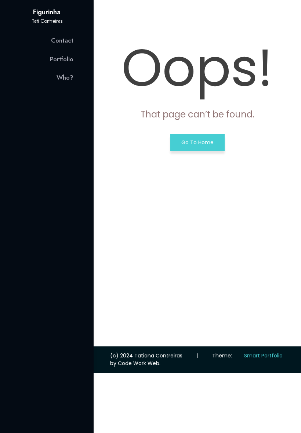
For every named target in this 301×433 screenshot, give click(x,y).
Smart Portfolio (263, 355)
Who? (65, 77)
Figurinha (47, 12)
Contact (62, 40)
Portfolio (61, 59)
